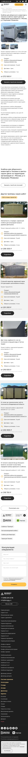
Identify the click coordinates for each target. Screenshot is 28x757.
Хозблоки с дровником (7, 660)
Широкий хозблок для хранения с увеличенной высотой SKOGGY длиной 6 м (15, 477)
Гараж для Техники (7, 538)
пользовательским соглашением (9, 580)
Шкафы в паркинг (5, 644)
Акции (2, 721)
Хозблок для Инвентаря (8, 534)
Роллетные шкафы (6, 647)
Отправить (14, 584)
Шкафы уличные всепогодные (9, 649)
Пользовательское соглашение (9, 737)
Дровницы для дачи (6, 676)
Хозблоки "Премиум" (7, 526)
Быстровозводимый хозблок (10, 530)
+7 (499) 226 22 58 (6, 1)
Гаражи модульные (6, 623)
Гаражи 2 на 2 (4, 631)
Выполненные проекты (7, 711)
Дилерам (3, 719)
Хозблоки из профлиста (7, 667)
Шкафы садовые (5, 652)
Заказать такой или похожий (13, 82)
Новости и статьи (5, 709)
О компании (4, 699)
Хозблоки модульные (6, 670)
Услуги (3, 704)
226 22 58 (7, 598)
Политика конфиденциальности (9, 739)
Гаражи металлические (7, 626)
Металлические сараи (7, 615)
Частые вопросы (5, 716)
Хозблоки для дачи (6, 655)
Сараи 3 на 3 (4, 612)
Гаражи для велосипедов (8, 641)
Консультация (19, 4)
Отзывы (3, 706)
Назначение (4, 714)
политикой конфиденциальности (15, 579)
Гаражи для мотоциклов (7, 628)
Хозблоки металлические (8, 657)
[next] (26, 208)
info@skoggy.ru (6, 600)
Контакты (3, 696)
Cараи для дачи (5, 610)
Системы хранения (7, 679)
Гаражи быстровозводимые (8, 621)
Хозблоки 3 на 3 (5, 662)
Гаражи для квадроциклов (8, 633)
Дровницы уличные (6, 673)
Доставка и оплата (6, 701)
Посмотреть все (14, 508)
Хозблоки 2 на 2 (5, 665)
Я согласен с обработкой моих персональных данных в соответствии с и (13, 579)
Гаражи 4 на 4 (5, 636)
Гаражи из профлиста (7, 638)
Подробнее (7, 254)
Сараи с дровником (6, 617)
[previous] (2, 208)
